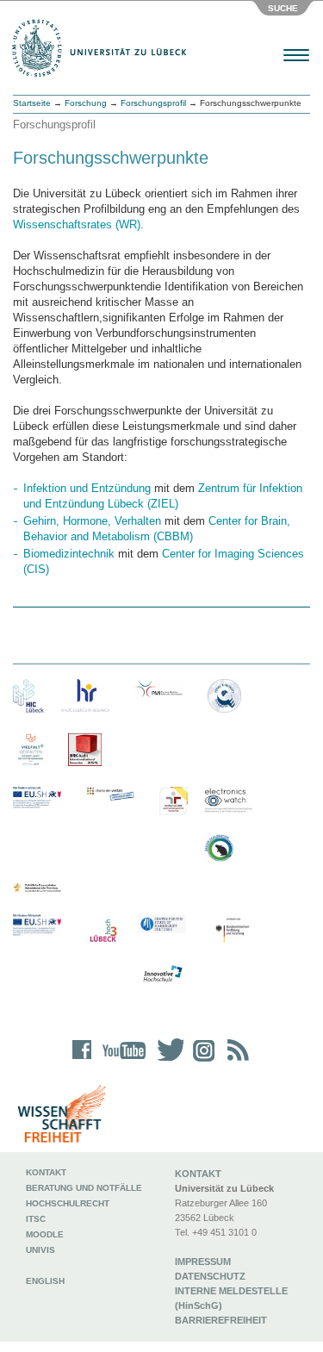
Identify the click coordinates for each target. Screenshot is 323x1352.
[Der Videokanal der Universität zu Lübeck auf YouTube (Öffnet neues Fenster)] (121, 1061)
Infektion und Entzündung (87, 488)
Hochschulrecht (67, 1203)
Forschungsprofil (153, 103)
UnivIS (40, 1250)
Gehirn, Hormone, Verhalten (92, 520)
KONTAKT (198, 1173)
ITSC (36, 1219)
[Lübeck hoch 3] (103, 931)
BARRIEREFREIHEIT (221, 1320)
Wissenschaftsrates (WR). (78, 224)
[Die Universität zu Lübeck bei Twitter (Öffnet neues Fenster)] (166, 1061)
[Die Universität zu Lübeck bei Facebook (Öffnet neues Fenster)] (82, 1061)
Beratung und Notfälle (84, 1188)
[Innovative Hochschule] (162, 974)
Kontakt (46, 1172)
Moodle (45, 1234)
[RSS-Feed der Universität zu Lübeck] (235, 1061)
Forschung (86, 103)
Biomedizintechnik (69, 553)
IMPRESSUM (203, 1261)
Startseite (32, 103)
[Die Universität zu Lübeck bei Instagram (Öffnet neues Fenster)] (200, 1061)
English (46, 1281)
